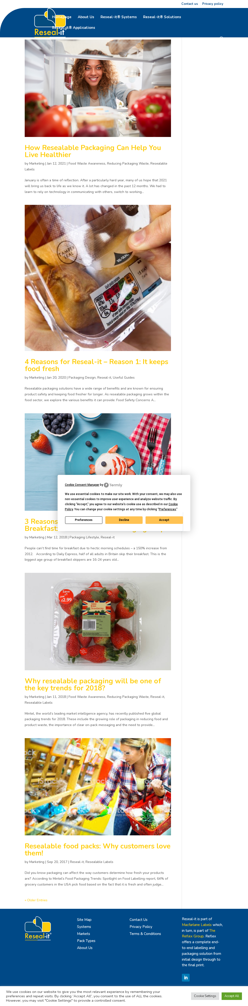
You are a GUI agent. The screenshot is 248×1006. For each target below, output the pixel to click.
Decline (124, 520)
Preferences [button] (167, 509)
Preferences (84, 520)
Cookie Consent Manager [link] (82, 485)
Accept (164, 520)
